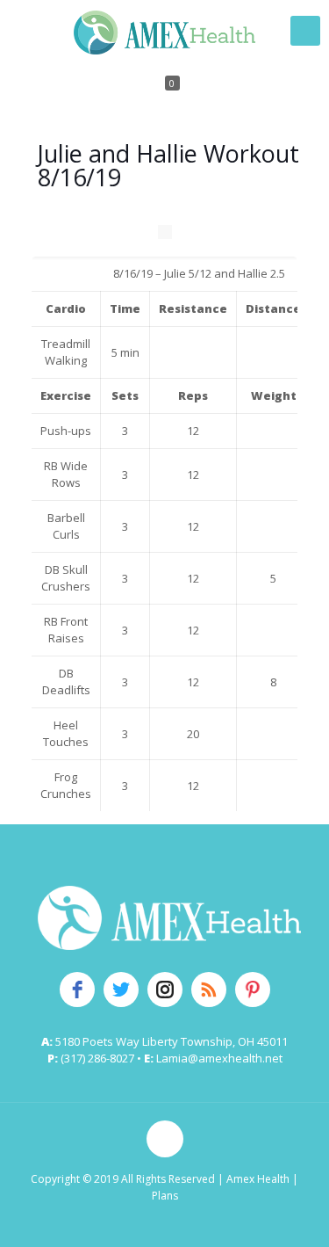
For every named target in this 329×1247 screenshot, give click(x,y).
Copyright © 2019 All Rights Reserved (123, 1178)
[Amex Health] (164, 31)
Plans (165, 1195)
